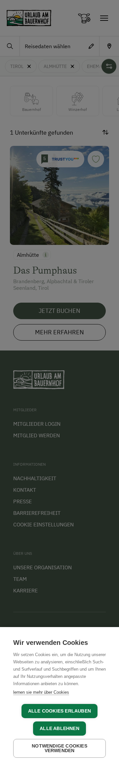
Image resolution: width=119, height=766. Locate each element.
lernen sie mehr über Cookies (41, 692)
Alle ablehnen (59, 728)
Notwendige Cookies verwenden (59, 748)
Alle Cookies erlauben (59, 711)
